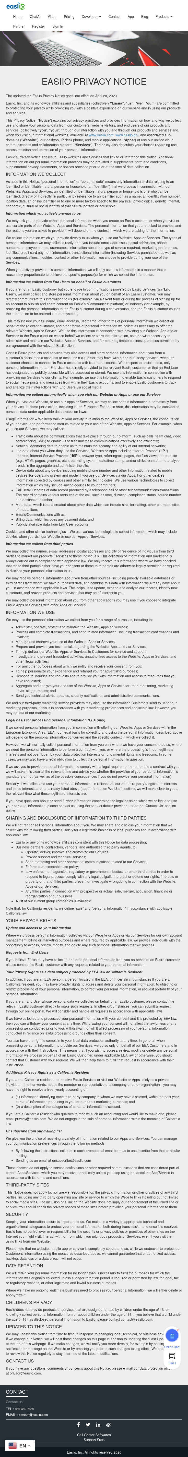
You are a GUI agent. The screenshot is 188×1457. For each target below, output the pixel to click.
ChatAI (35, 16)
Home (18, 16)
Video (52, 16)
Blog (144, 16)
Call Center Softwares (94, 1434)
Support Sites (94, 1439)
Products (162, 16)
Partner (19, 26)
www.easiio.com (101, 134)
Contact (114, 16)
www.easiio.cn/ (127, 134)
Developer (90, 16)
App (131, 16)
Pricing (69, 16)
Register (38, 26)
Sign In (57, 26)
